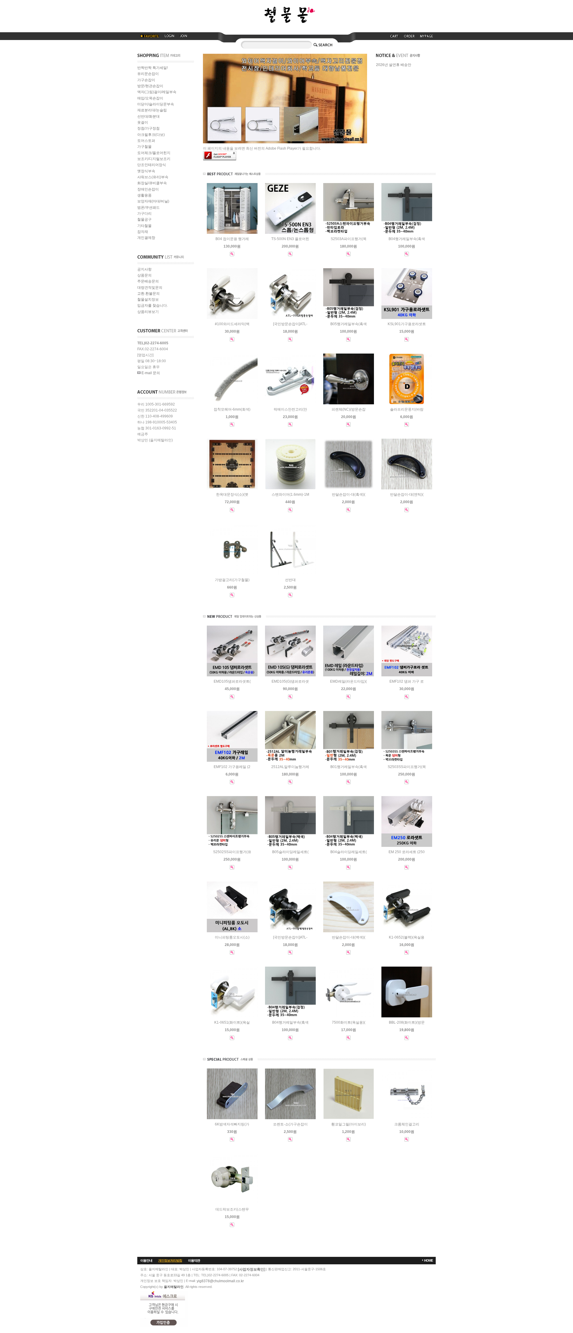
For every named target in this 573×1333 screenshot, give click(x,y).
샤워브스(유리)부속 (152, 177)
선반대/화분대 (148, 116)
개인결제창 (146, 238)
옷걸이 (142, 122)
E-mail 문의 (150, 373)
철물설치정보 (148, 299)
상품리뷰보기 (148, 312)
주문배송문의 (148, 282)
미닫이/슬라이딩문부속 (155, 104)
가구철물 (144, 147)
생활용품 (144, 195)
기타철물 (144, 226)
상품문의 (144, 275)
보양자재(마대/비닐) (153, 201)
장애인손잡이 (148, 189)
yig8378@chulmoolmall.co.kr (220, 1281)
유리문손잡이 (148, 74)
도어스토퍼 (146, 141)
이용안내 (146, 1260)
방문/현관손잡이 (150, 86)
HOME (428, 1260)
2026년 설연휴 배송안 (393, 65)
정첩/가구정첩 (148, 129)
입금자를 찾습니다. (152, 306)
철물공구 (144, 220)
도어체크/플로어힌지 (153, 153)
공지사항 (144, 269)
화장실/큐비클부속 (152, 183)
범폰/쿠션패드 (148, 207)
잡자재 (142, 232)
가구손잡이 (146, 80)
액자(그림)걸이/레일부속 (156, 92)
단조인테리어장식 (151, 165)
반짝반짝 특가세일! (152, 68)
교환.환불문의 (148, 293)
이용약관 (194, 1260)
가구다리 (144, 213)
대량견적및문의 (149, 287)
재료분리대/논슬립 (152, 110)
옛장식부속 (146, 171)
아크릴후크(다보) (151, 135)
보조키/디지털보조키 (153, 159)
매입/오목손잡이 (150, 98)
